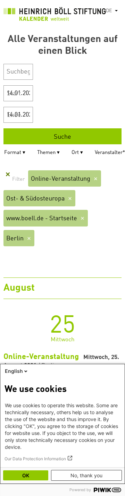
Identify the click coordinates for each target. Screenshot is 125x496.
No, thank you (86, 475)
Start (14, 94)
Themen (46, 152)
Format (12, 152)
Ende (14, 115)
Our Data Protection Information (35, 458)
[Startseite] (54, 15)
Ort (75, 152)
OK (25, 475)
